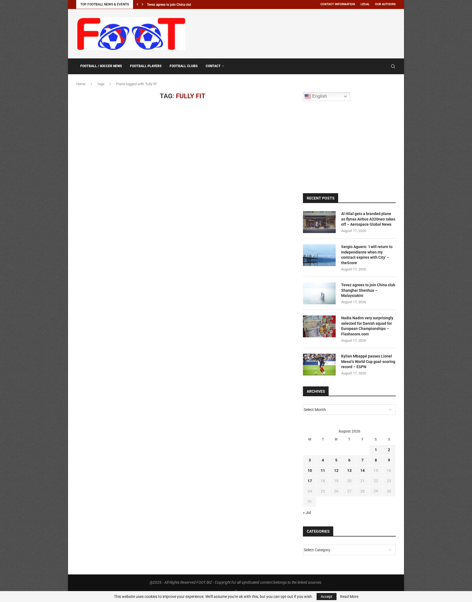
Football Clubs (183, 66)
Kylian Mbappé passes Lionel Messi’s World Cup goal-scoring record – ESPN (368, 361)
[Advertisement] (296, 32)
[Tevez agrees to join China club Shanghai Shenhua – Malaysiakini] (319, 293)
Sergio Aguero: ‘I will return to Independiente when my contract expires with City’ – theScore (367, 255)
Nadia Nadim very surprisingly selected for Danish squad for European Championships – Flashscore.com (367, 326)
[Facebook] (380, 66)
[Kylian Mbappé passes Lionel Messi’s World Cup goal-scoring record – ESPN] (319, 364)
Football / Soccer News (101, 66)
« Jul (307, 512)
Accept (326, 596)
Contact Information (337, 4)
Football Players (145, 66)
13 (349, 470)
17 (310, 481)
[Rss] (385, 66)
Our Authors (385, 4)
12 (336, 470)
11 (323, 470)
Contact (213, 66)
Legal (365, 4)
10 (310, 470)
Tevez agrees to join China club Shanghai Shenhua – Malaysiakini (368, 290)
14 (362, 470)
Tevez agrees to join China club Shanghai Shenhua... (185, 5)
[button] (137, 4)
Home (80, 84)
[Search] (393, 66)
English (319, 96)
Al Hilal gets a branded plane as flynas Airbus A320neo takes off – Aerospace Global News (368, 219)
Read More (349, 596)
